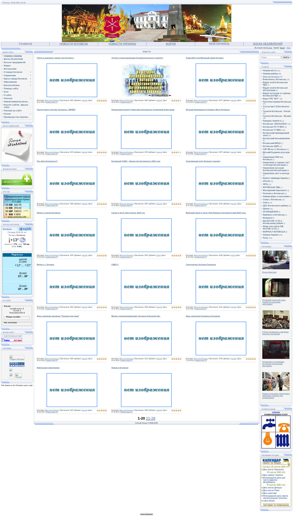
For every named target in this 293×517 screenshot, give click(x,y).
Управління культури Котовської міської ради (275, 169)
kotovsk (84, 100)
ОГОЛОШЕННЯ (270, 212)
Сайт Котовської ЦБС (13, 336)
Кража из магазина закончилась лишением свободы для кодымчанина (276, 396)
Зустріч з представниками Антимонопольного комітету (137, 58)
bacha (158, 255)
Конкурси (267, 218)
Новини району (270, 73)
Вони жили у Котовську (274, 79)
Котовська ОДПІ (271, 146)
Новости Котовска (74, 43)
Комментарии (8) (52, 154)
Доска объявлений (267, 43)
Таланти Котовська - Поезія (276, 111)
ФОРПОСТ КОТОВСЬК (274, 232)
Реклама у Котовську (273, 193)
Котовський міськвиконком (276, 138)
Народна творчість (272, 121)
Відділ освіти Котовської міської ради (275, 89)
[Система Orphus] (12, 341)
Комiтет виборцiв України (275, 178)
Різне (265, 238)
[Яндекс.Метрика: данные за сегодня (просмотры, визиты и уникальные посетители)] (16, 357)
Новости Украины (122, 43)
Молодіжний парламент (275, 190)
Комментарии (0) (126, 102)
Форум (171, 43)
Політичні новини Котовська (277, 102)
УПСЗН (266, 181)
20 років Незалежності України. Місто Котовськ (208, 110)
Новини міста (269, 70)
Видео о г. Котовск (45, 265)
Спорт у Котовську (272, 199)
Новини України (270, 235)
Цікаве (266, 209)
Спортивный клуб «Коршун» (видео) (203, 161)
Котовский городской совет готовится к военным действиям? (274, 302)
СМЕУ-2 (114, 265)
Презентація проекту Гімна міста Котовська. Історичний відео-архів (142, 110)
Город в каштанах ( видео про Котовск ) (55, 58)
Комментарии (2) (52, 257)
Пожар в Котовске (119, 368)
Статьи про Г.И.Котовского (276, 106)
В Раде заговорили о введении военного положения (275, 333)
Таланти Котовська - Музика (277, 116)
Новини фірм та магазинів (276, 196)
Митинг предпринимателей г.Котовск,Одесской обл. (135, 316)
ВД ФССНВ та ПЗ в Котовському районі (273, 222)
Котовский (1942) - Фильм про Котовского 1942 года (135, 161)
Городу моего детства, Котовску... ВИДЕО (56, 110)
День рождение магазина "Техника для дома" (58, 316)
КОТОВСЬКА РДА (271, 187)
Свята (266, 202)
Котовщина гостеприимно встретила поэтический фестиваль (273, 364)
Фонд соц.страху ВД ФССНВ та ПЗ (273, 227)
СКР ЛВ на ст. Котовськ (274, 149)
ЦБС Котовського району (275, 205)
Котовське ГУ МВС (272, 130)
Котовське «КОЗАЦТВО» (275, 124)
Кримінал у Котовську (274, 215)
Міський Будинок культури (276, 152)
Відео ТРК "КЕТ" (271, 99)
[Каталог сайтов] (12, 376)
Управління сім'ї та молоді (276, 173)
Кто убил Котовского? (47, 161)
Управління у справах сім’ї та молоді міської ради (276, 163)
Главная (25, 43)
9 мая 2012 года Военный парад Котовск (204, 58)
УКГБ (265, 184)
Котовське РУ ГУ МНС (273, 127)
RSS (288, 48)
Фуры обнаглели (269, 272)
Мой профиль (219, 43)
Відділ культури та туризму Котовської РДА (277, 94)
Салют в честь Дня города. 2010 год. (128, 213)
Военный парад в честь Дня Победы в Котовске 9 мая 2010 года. (216, 213)
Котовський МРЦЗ (272, 143)
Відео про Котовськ (52, 100)
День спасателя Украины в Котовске (203, 316)
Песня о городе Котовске (48, 213)
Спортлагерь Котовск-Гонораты (201, 265)
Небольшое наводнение (48, 368)
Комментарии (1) (52, 102)
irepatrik (159, 100)
